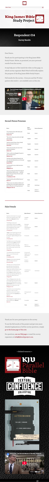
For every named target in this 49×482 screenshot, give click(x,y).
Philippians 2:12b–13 (11, 187)
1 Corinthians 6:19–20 (11, 176)
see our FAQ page (21, 334)
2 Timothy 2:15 (9, 238)
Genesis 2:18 (9, 220)
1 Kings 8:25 (9, 276)
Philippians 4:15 (10, 286)
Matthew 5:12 (9, 156)
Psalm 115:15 (9, 134)
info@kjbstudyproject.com (23, 337)
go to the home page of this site (15, 330)
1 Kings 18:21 (9, 250)
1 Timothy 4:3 (9, 230)
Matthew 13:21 (9, 296)
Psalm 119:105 (9, 140)
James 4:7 (8, 180)
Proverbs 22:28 (10, 262)
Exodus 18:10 (9, 163)
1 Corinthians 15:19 (10, 257)
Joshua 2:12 (9, 150)
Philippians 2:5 (10, 168)
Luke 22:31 (9, 145)
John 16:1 (8, 302)
